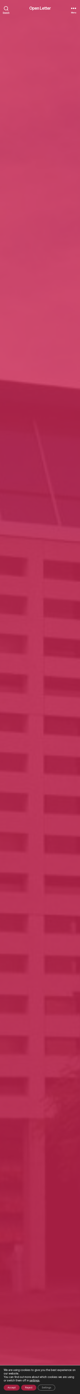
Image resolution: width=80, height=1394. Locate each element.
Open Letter (40, 8)
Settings (46, 1387)
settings (34, 1380)
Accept (12, 1387)
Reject (28, 1387)
